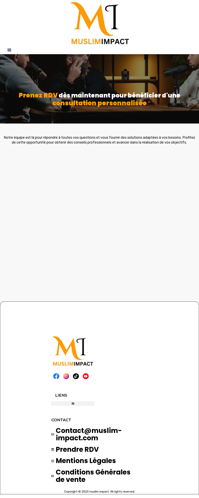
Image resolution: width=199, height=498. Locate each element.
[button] (9, 50)
